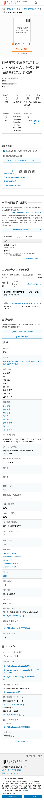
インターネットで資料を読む (11, 770)
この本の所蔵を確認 (31, 258)
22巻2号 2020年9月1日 (30, 9)
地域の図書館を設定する (21, 230)
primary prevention (10, 566)
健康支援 (9, 9)
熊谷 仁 (6, 416)
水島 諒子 (6, 412)
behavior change (9, 560)
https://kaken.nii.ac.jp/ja (12, 714)
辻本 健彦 (6, 406)
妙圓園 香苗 (7, 423)
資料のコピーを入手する (10, 773)
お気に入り (6, 173)
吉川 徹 (6, 419)
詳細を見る (36, 121)
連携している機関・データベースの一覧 (25, 212)
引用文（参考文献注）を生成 (15, 177)
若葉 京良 (6, 409)
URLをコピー (13, 173)
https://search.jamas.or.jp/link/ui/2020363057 (21, 676)
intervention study (10, 563)
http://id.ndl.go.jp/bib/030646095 (16, 628)
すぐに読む (23, 49)
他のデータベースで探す (14, 185)
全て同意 (33, 796)
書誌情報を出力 (11, 181)
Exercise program (10, 553)
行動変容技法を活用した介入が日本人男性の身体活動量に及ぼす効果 (22, 362)
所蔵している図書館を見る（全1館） (22, 160)
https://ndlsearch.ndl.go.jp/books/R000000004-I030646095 (22, 671)
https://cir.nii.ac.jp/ (10, 691)
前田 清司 (6, 426)
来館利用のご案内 (33, 284)
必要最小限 (12, 796)
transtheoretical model (12, 556)
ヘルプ (37, 223)
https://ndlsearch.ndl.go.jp (13, 615)
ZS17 (5, 576)
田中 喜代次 (7, 429)
